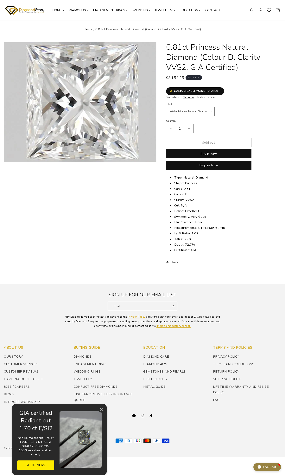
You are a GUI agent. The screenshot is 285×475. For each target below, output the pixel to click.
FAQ (216, 400)
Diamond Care (156, 357)
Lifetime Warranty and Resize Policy (241, 389)
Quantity (171, 121)
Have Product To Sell (24, 379)
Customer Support (21, 364)
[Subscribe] (173, 306)
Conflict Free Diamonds (96, 387)
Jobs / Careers (17, 387)
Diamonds (83, 357)
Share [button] (175, 262)
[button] (252, 10)
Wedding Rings (87, 371)
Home (88, 29)
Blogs (9, 394)
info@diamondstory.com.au (173, 326)
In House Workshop (22, 402)
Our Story (13, 357)
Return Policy (226, 371)
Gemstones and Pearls (164, 371)
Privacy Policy (137, 317)
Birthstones (155, 379)
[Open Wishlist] (269, 10)
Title (169, 104)
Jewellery (83, 379)
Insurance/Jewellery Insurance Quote (103, 397)
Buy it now (208, 154)
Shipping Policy (227, 379)
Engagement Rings (91, 364)
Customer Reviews (21, 371)
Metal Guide (154, 387)
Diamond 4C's (155, 364)
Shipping (188, 97)
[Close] (101, 409)
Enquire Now (208, 165)
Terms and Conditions (233, 364)
